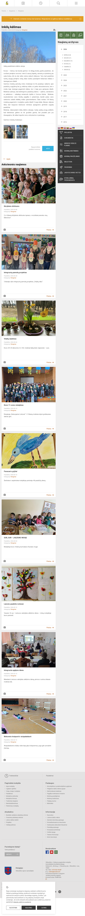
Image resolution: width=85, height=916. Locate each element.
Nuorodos (50, 815)
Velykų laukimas (10, 339)
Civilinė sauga (51, 832)
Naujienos (12, 11)
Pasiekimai (68, 167)
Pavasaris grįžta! (10, 471)
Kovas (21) (67, 64)
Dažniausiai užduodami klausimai (57, 825)
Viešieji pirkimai (11, 825)
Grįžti (8, 159)
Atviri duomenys (52, 837)
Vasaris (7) (67, 66)
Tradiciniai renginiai (12, 801)
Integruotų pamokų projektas (15, 273)
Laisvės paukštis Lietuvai (14, 604)
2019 (65, 106)
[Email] (56, 852)
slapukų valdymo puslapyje (22, 902)
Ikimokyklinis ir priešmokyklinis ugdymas (59, 786)
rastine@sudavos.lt (54, 871)
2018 (65, 111)
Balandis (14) (68, 61)
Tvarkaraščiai (13, 776)
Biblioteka (68, 162)
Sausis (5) (67, 69)
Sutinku (44, 908)
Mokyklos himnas (11, 798)
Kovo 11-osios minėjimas (14, 405)
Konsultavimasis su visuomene (56, 822)
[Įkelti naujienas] (23, 3)
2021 (65, 96)
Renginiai (21, 11)
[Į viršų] (59, 891)
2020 (65, 101)
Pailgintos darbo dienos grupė (56, 788)
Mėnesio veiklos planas (70, 144)
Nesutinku (28, 908)
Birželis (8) (67, 55)
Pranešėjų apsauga (53, 827)
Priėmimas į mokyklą (12, 806)
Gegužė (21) (67, 58)
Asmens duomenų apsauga (55, 820)
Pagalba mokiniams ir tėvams (56, 793)
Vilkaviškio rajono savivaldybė (25, 871)
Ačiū (48, 148)
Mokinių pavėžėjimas (72, 156)
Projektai (68, 132)
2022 (65, 91)
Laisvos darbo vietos (72, 172)
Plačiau (49, 230)
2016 (65, 122)
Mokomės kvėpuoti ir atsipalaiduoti (17, 737)
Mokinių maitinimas (71, 151)
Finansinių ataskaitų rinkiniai (14, 817)
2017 (65, 117)
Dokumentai (68, 138)
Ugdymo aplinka (11, 788)
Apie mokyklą (10, 786)
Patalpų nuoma (51, 801)
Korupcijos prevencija (53, 830)
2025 (65, 75)
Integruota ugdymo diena (14, 670)
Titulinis (4, 11)
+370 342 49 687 (56, 870)
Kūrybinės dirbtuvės (11, 206)
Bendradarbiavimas (12, 803)
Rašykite (9, 854)
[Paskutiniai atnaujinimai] (41, 3)
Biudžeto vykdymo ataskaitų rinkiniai (17, 815)
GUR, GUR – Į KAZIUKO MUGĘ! (15, 538)
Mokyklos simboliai (12, 796)
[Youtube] (51, 852)
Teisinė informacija (52, 834)
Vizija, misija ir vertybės (13, 791)
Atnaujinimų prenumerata (69, 179)
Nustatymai (13, 908)
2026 (65, 49)
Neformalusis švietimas (54, 791)
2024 (65, 80)
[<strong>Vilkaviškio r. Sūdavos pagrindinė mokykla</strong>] (7, 3)
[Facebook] (47, 852)
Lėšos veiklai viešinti (12, 820)
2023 (65, 85)
